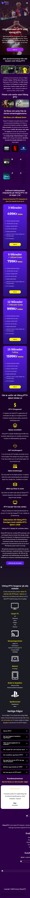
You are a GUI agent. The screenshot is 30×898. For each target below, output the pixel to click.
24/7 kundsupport (15, 450)
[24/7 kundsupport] (15, 446)
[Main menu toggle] (27, 3)
